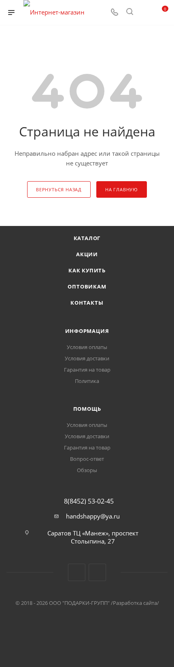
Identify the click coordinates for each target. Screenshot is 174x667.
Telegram (97, 572)
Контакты (86, 302)
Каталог (87, 238)
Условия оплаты (87, 347)
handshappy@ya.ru (93, 516)
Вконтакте (76, 572)
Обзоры (87, 470)
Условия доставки (87, 358)
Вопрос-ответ (87, 458)
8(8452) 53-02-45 (89, 501)
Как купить (87, 270)
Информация (87, 331)
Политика (87, 381)
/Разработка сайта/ (135, 602)
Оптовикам (87, 286)
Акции (87, 254)
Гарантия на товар (87, 369)
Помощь (87, 408)
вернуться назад (59, 189)
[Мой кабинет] (145, 12)
